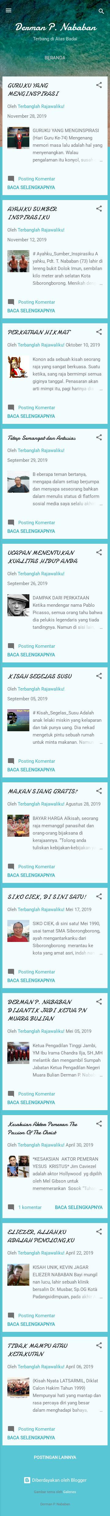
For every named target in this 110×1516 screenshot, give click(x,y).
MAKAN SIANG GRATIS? (42, 791)
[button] (99, 86)
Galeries (69, 1492)
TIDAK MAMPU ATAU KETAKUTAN (37, 1350)
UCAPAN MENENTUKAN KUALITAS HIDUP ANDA (42, 557)
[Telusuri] (101, 12)
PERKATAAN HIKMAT (38, 332)
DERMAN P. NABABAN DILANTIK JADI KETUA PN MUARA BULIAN (46, 1010)
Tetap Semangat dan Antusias (41, 438)
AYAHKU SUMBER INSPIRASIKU (31, 213)
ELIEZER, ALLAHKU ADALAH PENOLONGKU (40, 1236)
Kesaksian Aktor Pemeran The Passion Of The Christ (42, 1128)
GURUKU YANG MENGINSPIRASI (32, 89)
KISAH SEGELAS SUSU (39, 676)
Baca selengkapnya (31, 187)
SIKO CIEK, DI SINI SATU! (46, 897)
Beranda (55, 58)
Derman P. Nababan (55, 27)
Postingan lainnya (55, 1457)
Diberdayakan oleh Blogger (58, 1480)
